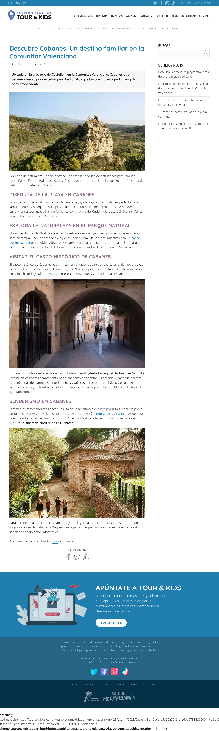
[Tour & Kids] (29, 15)
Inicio (41, 28)
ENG (17, 3)
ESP (10, 3)
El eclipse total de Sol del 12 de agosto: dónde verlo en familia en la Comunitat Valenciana (183, 88)
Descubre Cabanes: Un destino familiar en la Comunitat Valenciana (121, 28)
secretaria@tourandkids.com (196, 2)
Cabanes (53, 541)
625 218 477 (95, 662)
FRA (24, 3)
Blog (56, 28)
